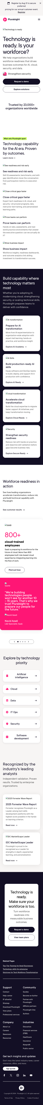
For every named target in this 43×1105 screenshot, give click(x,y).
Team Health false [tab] (20, 641)
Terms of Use (8, 1098)
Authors (26, 1014)
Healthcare (27, 1037)
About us (6, 1027)
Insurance (27, 1041)
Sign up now (10, 1068)
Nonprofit (26, 1045)
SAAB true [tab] (18, 641)
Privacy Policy (20, 1098)
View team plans (21, 937)
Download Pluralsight (11, 1007)
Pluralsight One (29, 1010)
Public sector (28, 1048)
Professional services (11, 1015)
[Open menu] (39, 19)
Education (27, 1027)
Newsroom (7, 1034)
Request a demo (21, 929)
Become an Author (30, 996)
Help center (7, 996)
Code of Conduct (33, 1098)
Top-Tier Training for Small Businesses (18, 966)
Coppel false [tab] (22, 641)
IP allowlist (7, 999)
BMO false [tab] (25, 641)
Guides (26, 992)
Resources (7, 1038)
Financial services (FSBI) (30, 1032)
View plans (7, 1011)
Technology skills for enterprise (15, 969)
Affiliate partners (29, 1006)
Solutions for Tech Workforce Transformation (20, 972)
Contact (6, 992)
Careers (6, 1030)
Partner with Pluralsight (28, 1001)
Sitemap (6, 1003)
